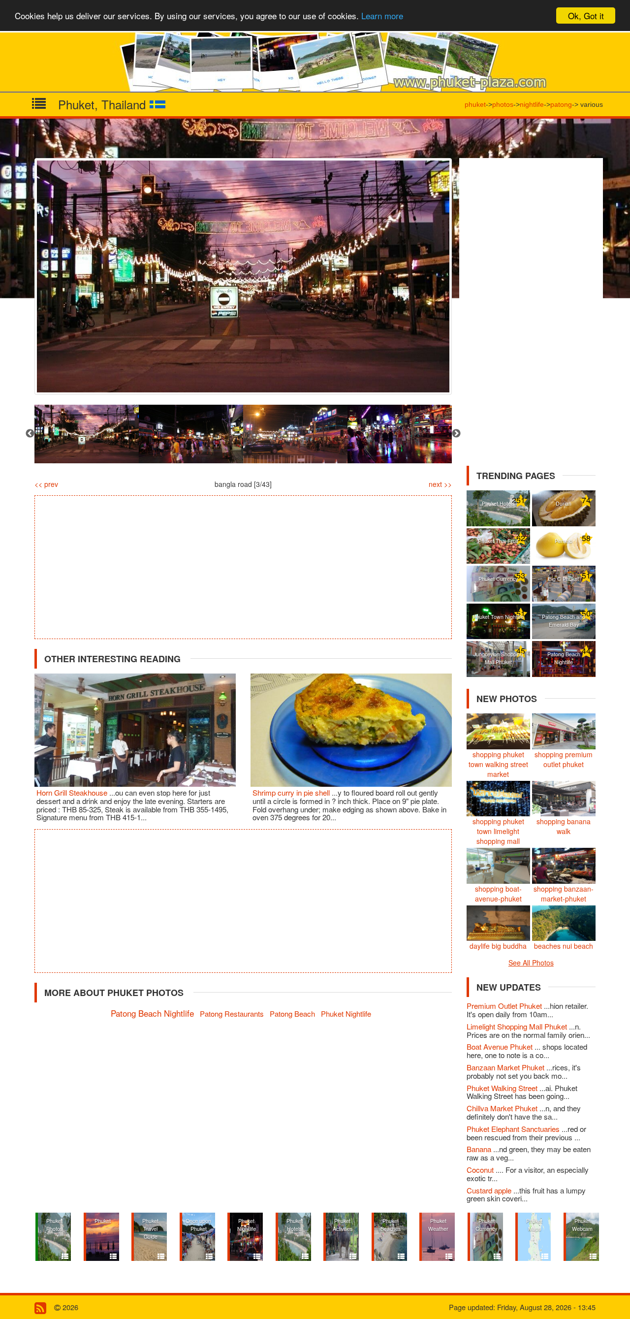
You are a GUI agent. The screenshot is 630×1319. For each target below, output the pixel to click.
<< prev (46, 484)
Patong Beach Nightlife (152, 1013)
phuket (475, 104)
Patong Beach (292, 1013)
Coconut (481, 1169)
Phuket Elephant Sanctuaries (514, 1129)
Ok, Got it (586, 15)
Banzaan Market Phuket (506, 1067)
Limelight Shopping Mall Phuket (518, 1026)
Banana (480, 1149)
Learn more (382, 16)
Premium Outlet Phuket (505, 1005)
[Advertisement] (243, 567)
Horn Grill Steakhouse (72, 792)
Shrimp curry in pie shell (292, 792)
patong (561, 104)
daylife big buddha (498, 946)
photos (502, 104)
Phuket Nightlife (346, 1013)
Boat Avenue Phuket (501, 1046)
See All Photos (531, 962)
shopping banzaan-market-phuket (564, 893)
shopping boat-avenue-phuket (498, 893)
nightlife (532, 104)
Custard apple (490, 1190)
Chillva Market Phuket (503, 1108)
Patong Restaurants (232, 1013)
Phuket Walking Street (503, 1088)
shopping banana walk (563, 826)
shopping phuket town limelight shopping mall (498, 831)
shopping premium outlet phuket (564, 759)
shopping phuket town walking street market (498, 764)
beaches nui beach (563, 946)
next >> (440, 484)
